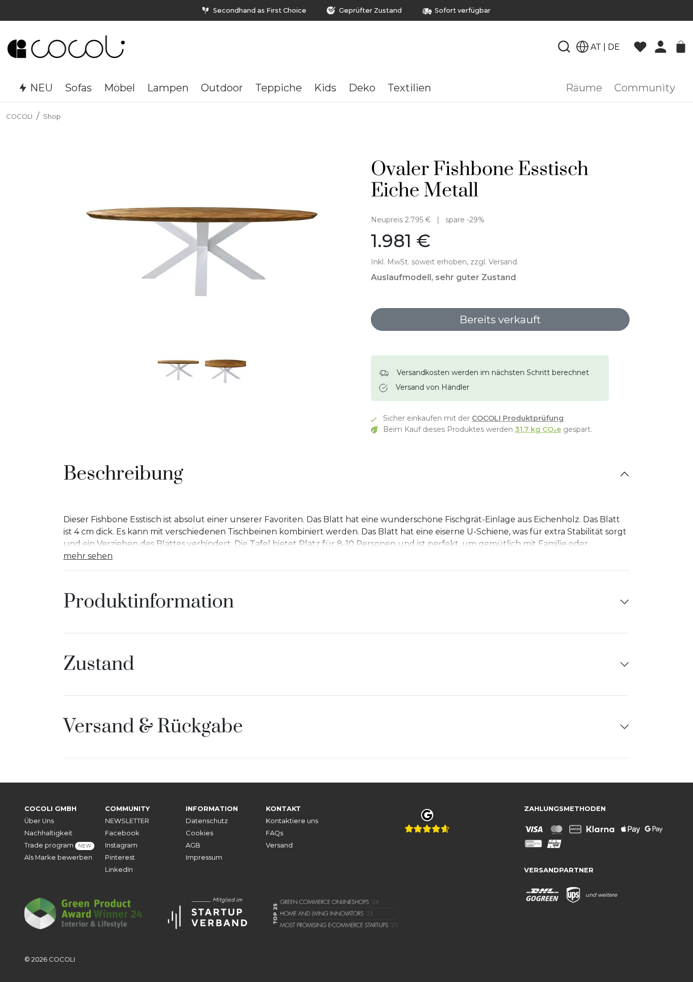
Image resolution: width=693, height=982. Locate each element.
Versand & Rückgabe (153, 727)
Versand (279, 845)
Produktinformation (148, 602)
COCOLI (19, 116)
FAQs (274, 833)
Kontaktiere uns (292, 821)
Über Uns (39, 821)
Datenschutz (207, 821)
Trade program (57, 845)
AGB (193, 845)
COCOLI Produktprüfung (518, 418)
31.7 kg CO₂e (538, 429)
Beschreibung (123, 474)
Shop (52, 116)
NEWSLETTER (127, 821)
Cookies (199, 833)
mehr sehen (88, 556)
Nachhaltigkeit (48, 833)
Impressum (204, 857)
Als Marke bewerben (58, 857)
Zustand (98, 664)
